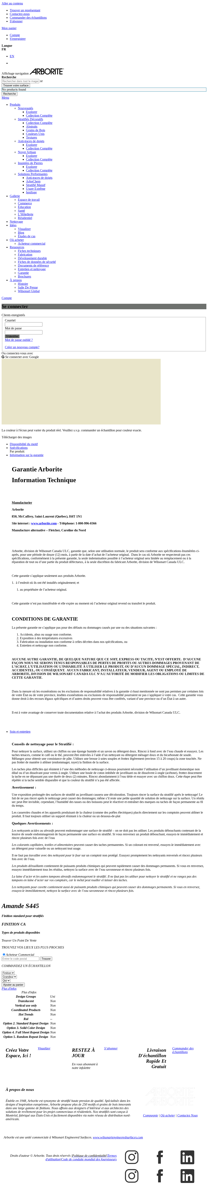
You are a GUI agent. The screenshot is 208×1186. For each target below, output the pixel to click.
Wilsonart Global (29, 291)
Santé (21, 210)
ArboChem (33, 181)
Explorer (31, 112)
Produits (15, 104)
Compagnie (150, 1115)
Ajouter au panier (13, 984)
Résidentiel (25, 218)
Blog (21, 232)
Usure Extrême (35, 188)
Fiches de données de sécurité (37, 262)
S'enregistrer (18, 38)
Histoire (23, 283)
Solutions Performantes (33, 174)
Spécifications (19, 447)
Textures (31, 137)
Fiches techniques (29, 251)
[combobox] (20, 81)
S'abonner (16, 21)
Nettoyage (16, 221)
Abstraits (31, 126)
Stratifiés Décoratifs (30, 119)
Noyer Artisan (27, 152)
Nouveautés (25, 108)
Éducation (24, 207)
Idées (13, 225)
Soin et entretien (20, 731)
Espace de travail (29, 199)
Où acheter (17, 240)
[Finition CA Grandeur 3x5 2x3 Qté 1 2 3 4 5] (104, 977)
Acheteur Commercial (20, 954)
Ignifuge (31, 192)
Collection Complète (39, 115)
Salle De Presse (28, 287)
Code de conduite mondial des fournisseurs (89, 1159)
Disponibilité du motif (24, 444)
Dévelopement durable (32, 258)
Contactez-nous (20, 14)
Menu (5, 97)
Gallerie (15, 196)
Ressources (17, 247)
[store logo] (46, 73)
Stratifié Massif (35, 185)
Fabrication (25, 254)
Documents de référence (33, 265)
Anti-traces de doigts (31, 141)
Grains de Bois (35, 130)
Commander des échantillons (28, 17)
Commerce (25, 203)
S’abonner (111, 1048)
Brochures (24, 276)
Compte (15, 35)
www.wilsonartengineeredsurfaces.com (118, 1137)
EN (12, 56)
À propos (16, 280)
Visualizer (24, 229)
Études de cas (26, 236)
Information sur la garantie (26, 455)
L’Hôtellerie (25, 214)
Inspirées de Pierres (30, 163)
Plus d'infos (9, 988)
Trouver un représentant (25, 10)
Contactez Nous (187, 1115)
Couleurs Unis (35, 134)
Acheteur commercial (31, 243)
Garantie (23, 273)
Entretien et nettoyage (32, 269)
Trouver (46, 958)
